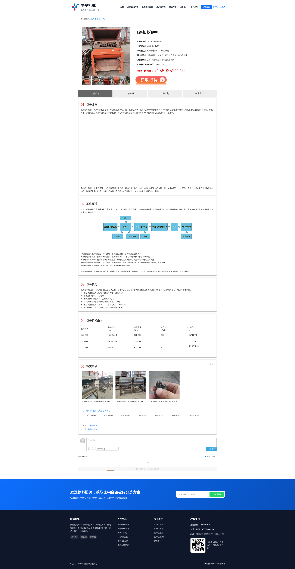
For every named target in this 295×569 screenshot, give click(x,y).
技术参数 (199, 93)
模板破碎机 (159, 415)
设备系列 (183, 7)
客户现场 (194, 7)
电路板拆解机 (194, 415)
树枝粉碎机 (176, 415)
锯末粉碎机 (142, 415)
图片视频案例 (159, 537)
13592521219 (219, 7)
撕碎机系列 (122, 533)
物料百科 (157, 541)
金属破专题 (158, 525)
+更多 (211, 364)
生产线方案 (161, 7)
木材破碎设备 (100, 19)
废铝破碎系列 (123, 525)
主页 (91, 19)
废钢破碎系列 (123, 529)
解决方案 (172, 7)
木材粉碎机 (91, 415)
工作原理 (130, 93)
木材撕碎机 (108, 415)
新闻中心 (214, 564)
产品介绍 (95, 93)
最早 (215, 456)
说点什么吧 (92, 440)
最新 (209, 456)
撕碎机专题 (158, 529)
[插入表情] (93, 448)
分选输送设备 (123, 537)
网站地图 (207, 564)
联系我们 (221, 564)
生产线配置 (158, 533)
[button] (84, 51)
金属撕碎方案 (147, 7)
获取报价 (206, 7)
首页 (122, 7)
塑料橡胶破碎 (123, 545)
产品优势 (165, 93)
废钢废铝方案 (132, 7)
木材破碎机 (125, 415)
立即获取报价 (216, 494)
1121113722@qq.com (205, 529)
